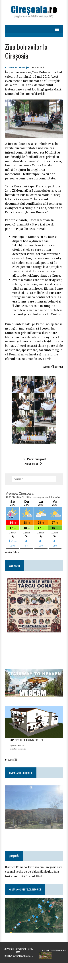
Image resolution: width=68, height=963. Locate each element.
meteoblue (12, 552)
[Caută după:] (34, 479)
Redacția (24, 67)
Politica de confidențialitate (18, 955)
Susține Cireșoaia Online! (54, 950)
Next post (31, 464)
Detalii (12, 760)
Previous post (36, 459)
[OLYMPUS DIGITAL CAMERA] (23, 384)
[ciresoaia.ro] (34, 13)
